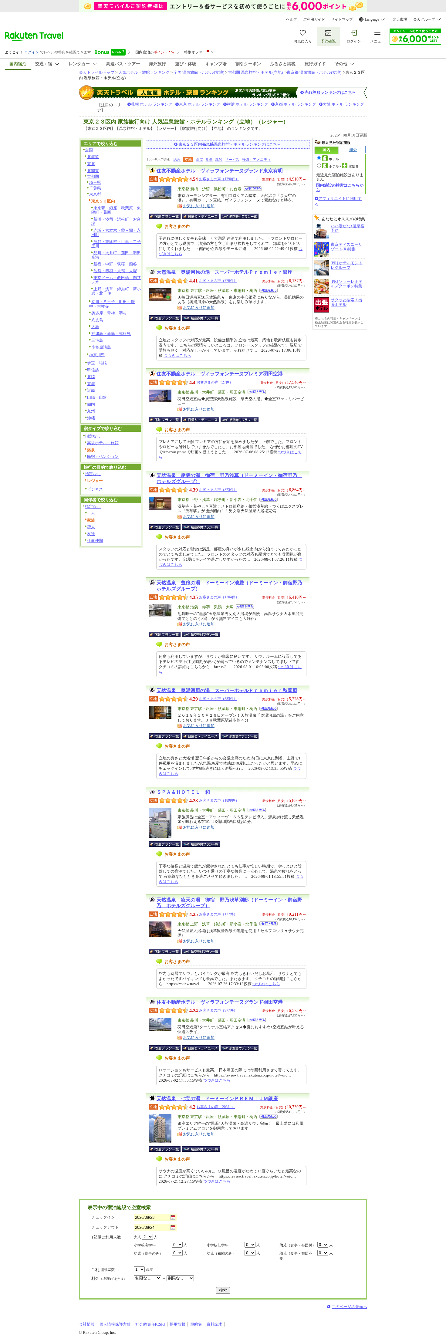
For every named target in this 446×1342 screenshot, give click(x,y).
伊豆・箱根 (97, 363)
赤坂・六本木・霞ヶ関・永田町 (116, 232)
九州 (91, 411)
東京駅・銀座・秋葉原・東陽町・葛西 (116, 210)
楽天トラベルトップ (96, 72)
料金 (109, 1278)
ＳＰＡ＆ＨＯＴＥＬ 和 (183, 792)
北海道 (93, 156)
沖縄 (91, 418)
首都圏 (93, 176)
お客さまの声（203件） (216, 1107)
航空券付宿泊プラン (239, 216)
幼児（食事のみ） (148, 1253)
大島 (95, 326)
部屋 (199, 159)
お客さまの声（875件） (218, 490)
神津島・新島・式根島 (111, 333)
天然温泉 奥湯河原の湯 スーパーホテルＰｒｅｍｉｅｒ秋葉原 (227, 690)
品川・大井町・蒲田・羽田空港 (116, 255)
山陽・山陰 (97, 397)
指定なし (93, 436)
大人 (137, 1237)
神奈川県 (97, 355)
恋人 (91, 527)
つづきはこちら (177, 355)
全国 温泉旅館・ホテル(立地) (199, 72)
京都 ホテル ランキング (295, 104)
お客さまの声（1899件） (219, 800)
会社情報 (87, 1324)
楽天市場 (400, 19)
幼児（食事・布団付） (297, 1245)
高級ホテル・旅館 (103, 443)
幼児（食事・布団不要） (295, 1256)
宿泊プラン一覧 (168, 216)
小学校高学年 (145, 1245)
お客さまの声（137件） (218, 914)
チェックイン (103, 1217)
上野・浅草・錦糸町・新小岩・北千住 (116, 291)
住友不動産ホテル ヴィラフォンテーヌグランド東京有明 (220, 170)
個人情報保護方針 (115, 1324)
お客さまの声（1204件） (219, 597)
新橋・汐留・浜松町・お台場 (116, 221)
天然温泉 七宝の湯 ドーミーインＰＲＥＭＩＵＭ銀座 (217, 1098)
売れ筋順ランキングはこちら (330, 92)
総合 (177, 159)
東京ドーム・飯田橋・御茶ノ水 (116, 280)
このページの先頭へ (349, 1306)
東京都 (95, 194)
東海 (91, 383)
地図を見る (253, 188)
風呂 (218, 159)
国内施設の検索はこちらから (339, 187)
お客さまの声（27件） (215, 382)
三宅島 (97, 340)
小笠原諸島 (101, 347)
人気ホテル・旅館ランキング (144, 72)
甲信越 (93, 370)
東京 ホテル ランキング (199, 104)
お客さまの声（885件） (218, 699)
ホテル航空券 (344, 166)
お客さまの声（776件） (218, 281)
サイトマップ (342, 19)
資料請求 (214, 1324)
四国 (91, 404)
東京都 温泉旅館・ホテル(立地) (314, 72)
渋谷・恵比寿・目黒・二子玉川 (116, 243)
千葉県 (95, 188)
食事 (209, 159)
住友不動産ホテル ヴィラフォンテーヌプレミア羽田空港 (220, 373)
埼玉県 (95, 182)
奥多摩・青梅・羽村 (109, 313)
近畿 (91, 390)
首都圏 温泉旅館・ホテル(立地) (255, 72)
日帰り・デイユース (201, 216)
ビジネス (95, 489)
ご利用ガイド (314, 19)
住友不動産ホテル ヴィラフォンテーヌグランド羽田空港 (220, 1002)
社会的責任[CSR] (150, 1324)
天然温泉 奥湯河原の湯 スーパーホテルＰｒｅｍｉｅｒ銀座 (224, 272)
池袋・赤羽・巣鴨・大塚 (115, 271)
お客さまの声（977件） (218, 1010)
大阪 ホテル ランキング (343, 104)
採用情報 (177, 1324)
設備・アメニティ (256, 159)
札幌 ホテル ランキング (151, 104)
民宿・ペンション (103, 456)
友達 (91, 534)
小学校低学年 (217, 1245)
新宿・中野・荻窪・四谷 (115, 264)
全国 (89, 150)
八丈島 (97, 320)
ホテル (334, 159)
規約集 (196, 1324)
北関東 (93, 170)
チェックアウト (105, 1227)
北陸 (91, 376)
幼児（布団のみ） (221, 1253)
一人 (91, 513)
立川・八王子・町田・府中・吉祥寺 (112, 304)
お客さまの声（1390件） (219, 179)
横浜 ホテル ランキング (247, 104)
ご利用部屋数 (103, 1269)
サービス (232, 159)
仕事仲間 (95, 540)
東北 (91, 163)
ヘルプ (291, 19)
